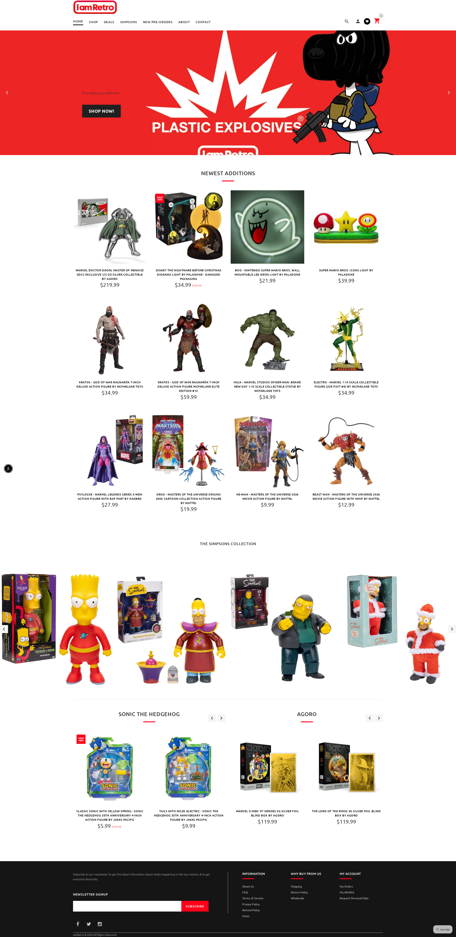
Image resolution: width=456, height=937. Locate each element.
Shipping (296, 886)
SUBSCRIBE (195, 906)
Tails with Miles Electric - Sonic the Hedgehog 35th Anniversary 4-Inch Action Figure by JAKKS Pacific (188, 815)
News (245, 916)
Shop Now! (101, 111)
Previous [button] (4, 629)
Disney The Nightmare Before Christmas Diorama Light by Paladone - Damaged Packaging (188, 274)
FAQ (245, 892)
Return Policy (299, 892)
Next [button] (452, 629)
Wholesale (297, 898)
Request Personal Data (354, 898)
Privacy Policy (251, 904)
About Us (248, 886)
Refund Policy (251, 910)
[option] (57, 629)
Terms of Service (252, 898)
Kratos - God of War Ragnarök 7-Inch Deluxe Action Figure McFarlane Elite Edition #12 (188, 386)
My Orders (346, 886)
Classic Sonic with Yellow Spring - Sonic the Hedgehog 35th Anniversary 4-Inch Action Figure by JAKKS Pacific (109, 815)
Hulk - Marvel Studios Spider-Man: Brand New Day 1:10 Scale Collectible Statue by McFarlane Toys (267, 386)
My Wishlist (347, 892)
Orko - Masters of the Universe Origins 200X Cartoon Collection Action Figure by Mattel (188, 498)
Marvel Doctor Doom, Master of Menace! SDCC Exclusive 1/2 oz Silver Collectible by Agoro (110, 274)
